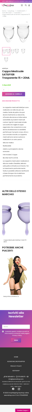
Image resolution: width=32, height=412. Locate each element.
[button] (26, 5)
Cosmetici (17, 13)
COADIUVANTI (20, 11)
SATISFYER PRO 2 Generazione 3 (13, 240)
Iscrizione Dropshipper (16, 361)
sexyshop (11, 11)
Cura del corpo (7, 13)
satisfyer (5, 68)
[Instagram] (19, 389)
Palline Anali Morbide (10, 296)
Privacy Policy (16, 366)
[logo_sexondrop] (7, 5)
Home (4, 11)
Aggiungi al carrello (13, 94)
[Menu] (22, 5)
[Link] (29, 5)
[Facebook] (13, 389)
